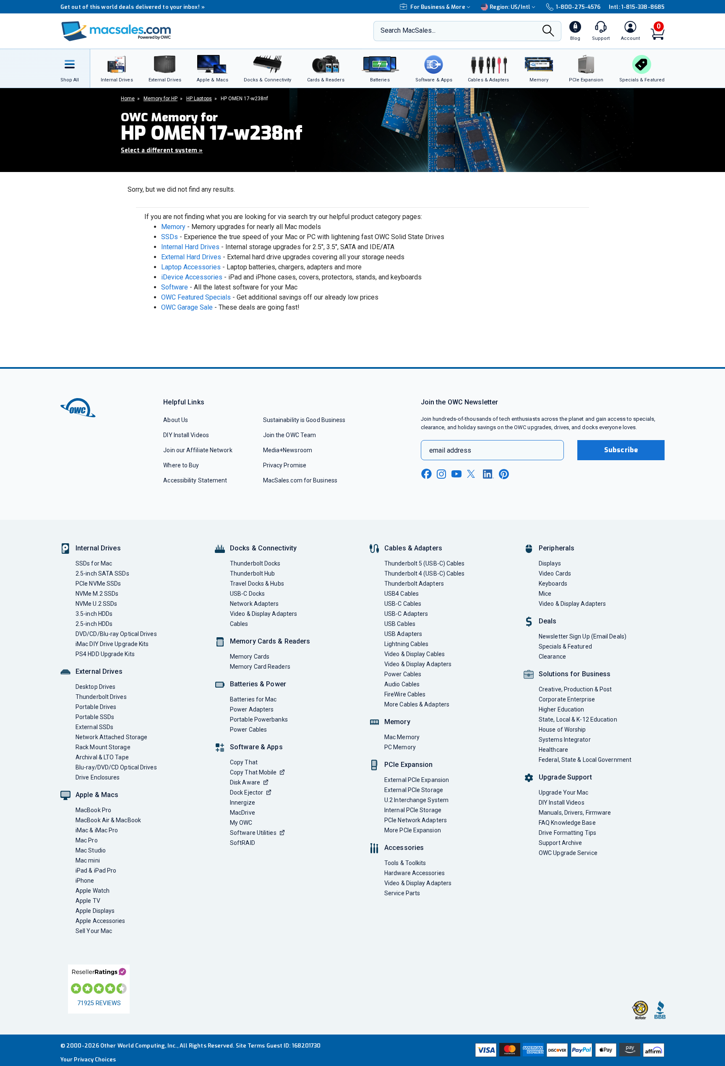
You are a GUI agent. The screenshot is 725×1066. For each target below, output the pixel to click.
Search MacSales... (408, 30)
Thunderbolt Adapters (414, 583)
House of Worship (562, 729)
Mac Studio (91, 850)
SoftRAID (242, 842)
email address (450, 450)
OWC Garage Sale (187, 307)
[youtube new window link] (456, 473)
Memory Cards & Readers (270, 641)
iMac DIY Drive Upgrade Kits (112, 644)
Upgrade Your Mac (563, 792)
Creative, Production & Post (575, 689)
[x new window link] (472, 474)
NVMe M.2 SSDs (97, 593)
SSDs (169, 237)
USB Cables (399, 623)
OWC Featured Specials (196, 297)
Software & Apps (256, 747)
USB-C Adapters (406, 613)
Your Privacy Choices (88, 1059)
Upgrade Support (565, 777)
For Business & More (437, 6)
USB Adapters (403, 634)
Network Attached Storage (111, 737)
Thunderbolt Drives (101, 696)
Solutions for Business (574, 674)
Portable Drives (96, 707)
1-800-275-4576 (578, 6)
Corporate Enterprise (567, 699)
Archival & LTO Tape (102, 757)
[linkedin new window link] (488, 474)
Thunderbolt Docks (255, 563)
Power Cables (248, 729)
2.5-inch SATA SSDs (102, 573)
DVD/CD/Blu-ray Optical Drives (116, 634)
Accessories (404, 848)
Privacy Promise (284, 465)
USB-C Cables (402, 603)
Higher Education (561, 709)
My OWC (241, 822)
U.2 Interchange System (416, 800)
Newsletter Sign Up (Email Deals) (582, 636)
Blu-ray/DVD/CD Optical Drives (116, 767)
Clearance (552, 656)
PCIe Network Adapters (415, 820)
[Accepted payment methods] (568, 1050)
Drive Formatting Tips (567, 832)
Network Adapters (254, 603)
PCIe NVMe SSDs (98, 583)
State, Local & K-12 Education (578, 719)
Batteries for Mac (253, 699)
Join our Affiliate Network (197, 450)
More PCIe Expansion (412, 830)
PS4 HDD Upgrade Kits (105, 654)
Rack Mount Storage (103, 747)
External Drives (99, 671)
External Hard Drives (191, 257)
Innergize (242, 802)
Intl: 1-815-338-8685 (637, 6)
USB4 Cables (401, 593)
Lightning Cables (406, 644)
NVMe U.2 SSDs (96, 603)
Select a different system (162, 150)
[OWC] (116, 31)
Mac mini (88, 860)
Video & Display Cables (414, 654)
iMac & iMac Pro (97, 830)
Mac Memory (402, 737)
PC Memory (400, 747)
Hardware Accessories (414, 873)
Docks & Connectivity (263, 548)
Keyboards (553, 583)
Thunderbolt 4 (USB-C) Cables (424, 573)
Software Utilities (253, 832)
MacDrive (242, 812)
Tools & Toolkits (405, 863)
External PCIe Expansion (416, 780)
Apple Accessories (100, 920)
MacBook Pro (93, 810)
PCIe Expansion (408, 765)
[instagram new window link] (441, 474)
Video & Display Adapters (263, 613)
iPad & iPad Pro (96, 870)
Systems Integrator (565, 739)
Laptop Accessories (191, 267)
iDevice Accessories (191, 277)
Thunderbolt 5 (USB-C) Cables (424, 563)
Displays (550, 563)
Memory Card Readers (260, 666)
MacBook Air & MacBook (108, 820)
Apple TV (88, 900)
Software (174, 287)
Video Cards (555, 573)
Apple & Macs (97, 795)
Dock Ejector (246, 792)
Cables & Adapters (413, 548)
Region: (510, 6)
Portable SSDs (95, 717)
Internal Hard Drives (190, 247)
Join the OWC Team (289, 435)
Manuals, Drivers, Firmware (575, 812)
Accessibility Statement (195, 480)
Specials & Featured (565, 646)
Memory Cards (249, 656)
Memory (173, 227)
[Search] (548, 31)
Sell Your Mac (94, 931)
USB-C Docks (247, 593)
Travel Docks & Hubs (257, 583)
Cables (239, 623)
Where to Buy (181, 465)
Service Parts (402, 893)
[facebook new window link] (426, 474)
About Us (175, 420)
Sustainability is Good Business (304, 420)
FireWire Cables (404, 694)
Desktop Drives (95, 686)
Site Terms (250, 1045)
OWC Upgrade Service (568, 853)
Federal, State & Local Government (585, 759)
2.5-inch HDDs (94, 623)
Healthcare (553, 749)
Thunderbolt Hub (252, 573)
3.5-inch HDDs (94, 613)
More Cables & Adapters (416, 704)
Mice (545, 593)
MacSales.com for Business (300, 480)
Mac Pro (87, 840)
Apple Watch (93, 890)
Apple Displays (95, 910)
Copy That (244, 762)
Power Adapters (252, 709)
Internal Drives (98, 548)
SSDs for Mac (94, 563)
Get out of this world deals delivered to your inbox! (132, 6)
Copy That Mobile (253, 772)
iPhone (85, 880)
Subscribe (621, 450)
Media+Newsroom (287, 450)
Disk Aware (245, 782)
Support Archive (560, 842)
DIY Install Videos (186, 435)
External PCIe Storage (413, 790)
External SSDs (94, 727)
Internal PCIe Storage (412, 810)
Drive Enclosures (98, 777)
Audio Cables (402, 684)
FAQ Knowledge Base (567, 822)
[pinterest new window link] (504, 474)
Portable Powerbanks (259, 719)
